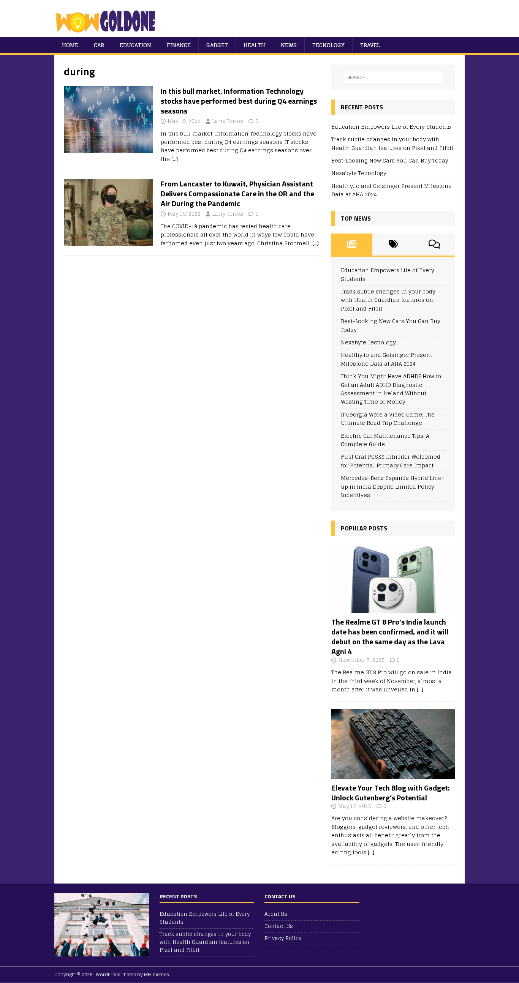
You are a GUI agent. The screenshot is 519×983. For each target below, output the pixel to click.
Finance (179, 45)
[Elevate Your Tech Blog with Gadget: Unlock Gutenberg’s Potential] (393, 774)
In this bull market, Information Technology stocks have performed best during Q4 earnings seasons (239, 101)
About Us (275, 914)
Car (99, 45)
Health (254, 45)
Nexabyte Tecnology (358, 173)
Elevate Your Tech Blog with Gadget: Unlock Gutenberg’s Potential (390, 792)
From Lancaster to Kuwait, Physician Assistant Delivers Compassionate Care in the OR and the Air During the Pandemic (237, 193)
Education (135, 45)
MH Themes (156, 974)
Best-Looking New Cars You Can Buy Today (389, 160)
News (289, 45)
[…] (174, 159)
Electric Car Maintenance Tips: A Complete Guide (385, 440)
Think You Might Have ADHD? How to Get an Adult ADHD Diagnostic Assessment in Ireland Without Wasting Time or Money (391, 388)
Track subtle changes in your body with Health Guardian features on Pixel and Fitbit (392, 143)
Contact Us (278, 926)
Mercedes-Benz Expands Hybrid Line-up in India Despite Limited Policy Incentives (392, 486)
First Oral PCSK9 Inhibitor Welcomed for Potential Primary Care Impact (390, 461)
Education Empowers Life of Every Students (391, 126)
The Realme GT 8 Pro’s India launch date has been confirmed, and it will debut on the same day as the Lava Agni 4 (389, 636)
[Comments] (434, 245)
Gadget (217, 45)
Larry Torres (227, 121)
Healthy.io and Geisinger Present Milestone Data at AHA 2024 (391, 190)
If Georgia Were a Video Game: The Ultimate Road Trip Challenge (388, 419)
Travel (370, 45)
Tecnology (328, 45)
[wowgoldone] (107, 33)
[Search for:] (393, 77)
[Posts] (352, 245)
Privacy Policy (282, 938)
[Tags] (393, 245)
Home (70, 45)
